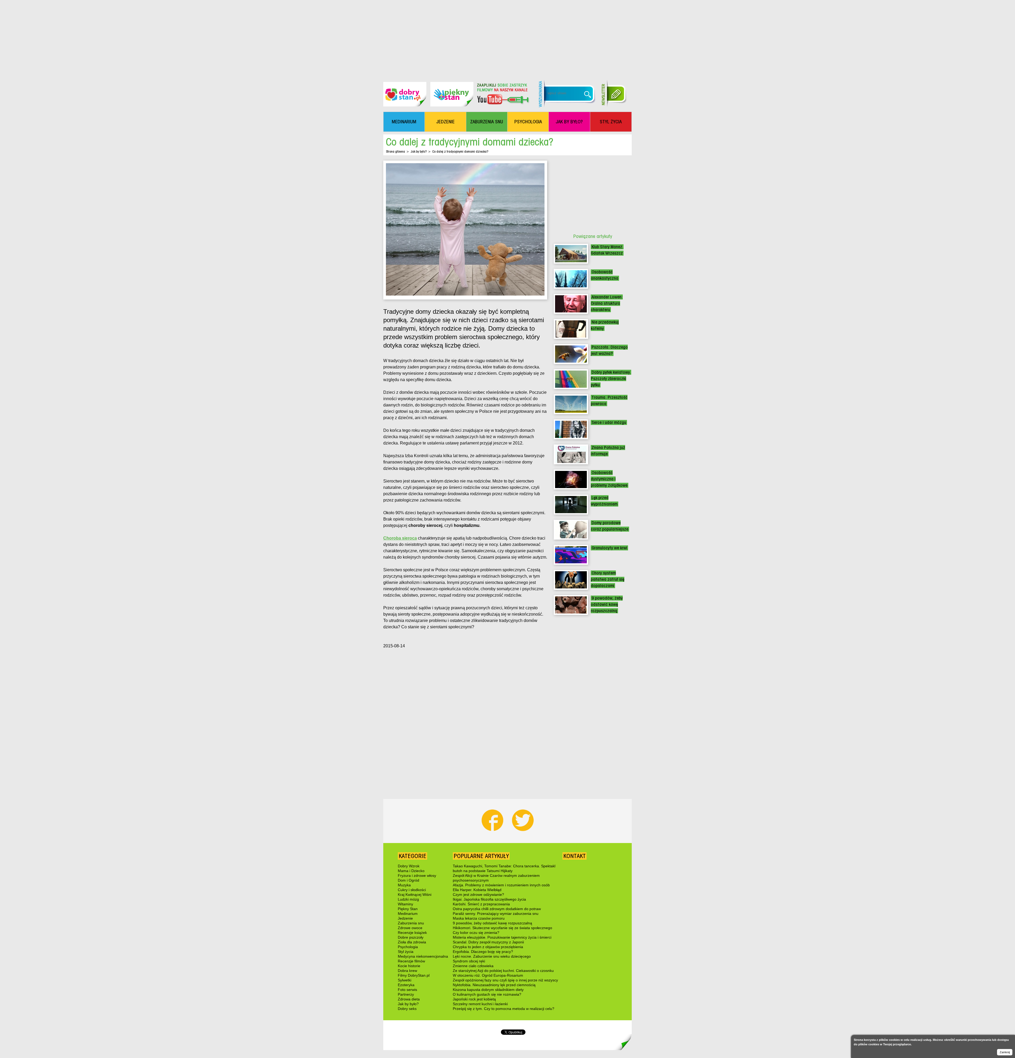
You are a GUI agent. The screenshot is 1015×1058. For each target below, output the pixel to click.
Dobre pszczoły (410, 937)
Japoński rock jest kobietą (474, 999)
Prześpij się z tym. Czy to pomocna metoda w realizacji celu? (503, 1008)
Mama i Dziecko (411, 871)
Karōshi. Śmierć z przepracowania (481, 904)
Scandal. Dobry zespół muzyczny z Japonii (488, 942)
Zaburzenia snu (411, 923)
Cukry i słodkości (412, 890)
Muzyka (404, 885)
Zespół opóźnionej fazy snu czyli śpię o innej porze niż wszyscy (505, 980)
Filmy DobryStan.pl (414, 975)
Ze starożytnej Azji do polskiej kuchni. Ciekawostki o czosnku (503, 970)
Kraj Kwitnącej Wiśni (414, 894)
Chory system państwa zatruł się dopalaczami (607, 579)
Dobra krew (407, 970)
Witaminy (405, 904)
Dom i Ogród (408, 880)
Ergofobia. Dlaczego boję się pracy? (483, 951)
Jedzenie (405, 918)
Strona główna (395, 151)
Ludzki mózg (408, 899)
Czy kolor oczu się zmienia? (476, 932)
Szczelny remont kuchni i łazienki (480, 1004)
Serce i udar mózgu (609, 422)
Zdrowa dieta (409, 999)
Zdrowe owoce (410, 928)
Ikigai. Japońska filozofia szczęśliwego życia (489, 899)
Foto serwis (407, 989)
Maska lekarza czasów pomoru (479, 918)
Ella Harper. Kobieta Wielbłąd (477, 890)
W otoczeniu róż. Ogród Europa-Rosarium (488, 975)
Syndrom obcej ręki (469, 961)
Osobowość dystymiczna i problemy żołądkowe (609, 479)
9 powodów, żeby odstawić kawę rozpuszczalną (607, 604)
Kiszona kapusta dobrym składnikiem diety (488, 989)
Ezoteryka (406, 985)
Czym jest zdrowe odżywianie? (478, 894)
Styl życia (405, 951)
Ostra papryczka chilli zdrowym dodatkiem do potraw (497, 909)
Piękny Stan (408, 909)
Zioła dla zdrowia (412, 942)
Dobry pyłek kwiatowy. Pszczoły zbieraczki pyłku (611, 378)
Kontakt (574, 856)
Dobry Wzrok (408, 866)
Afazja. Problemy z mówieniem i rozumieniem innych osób (501, 885)
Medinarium (408, 913)
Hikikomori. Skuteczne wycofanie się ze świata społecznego (502, 928)
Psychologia (408, 947)
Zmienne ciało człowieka (473, 966)
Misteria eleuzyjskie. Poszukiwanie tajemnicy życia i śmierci (502, 937)
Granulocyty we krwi (609, 547)
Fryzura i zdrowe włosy (417, 875)
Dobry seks (407, 1008)
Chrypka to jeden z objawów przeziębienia (488, 947)
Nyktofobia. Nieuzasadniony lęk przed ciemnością (494, 985)
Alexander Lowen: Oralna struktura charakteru (607, 303)
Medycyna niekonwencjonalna (423, 956)
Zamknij (1005, 1052)
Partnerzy (406, 994)
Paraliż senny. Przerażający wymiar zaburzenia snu (495, 913)
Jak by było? (418, 151)
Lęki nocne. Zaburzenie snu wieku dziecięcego (492, 956)
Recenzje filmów (411, 961)
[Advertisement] (507, 37)
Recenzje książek (412, 932)
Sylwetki (404, 980)
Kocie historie (409, 966)
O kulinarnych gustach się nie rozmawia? (487, 994)
